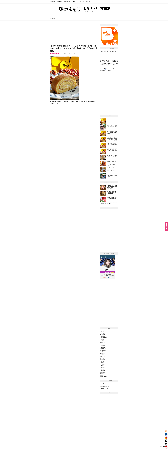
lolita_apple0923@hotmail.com (110, 51)
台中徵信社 (102, 339)
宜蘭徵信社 (102, 372)
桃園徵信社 (102, 336)
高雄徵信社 (102, 342)
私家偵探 (102, 373)
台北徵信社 (102, 333)
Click (166, 226)
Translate (109, 70)
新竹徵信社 (104, 337)
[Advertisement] (73, 34)
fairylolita (63, 53)
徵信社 (103, 331)
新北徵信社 (102, 334)
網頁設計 (105, 376)
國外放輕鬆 (88, 1)
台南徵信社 (102, 340)
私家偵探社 (102, 345)
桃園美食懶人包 (67, 1)
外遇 (103, 350)
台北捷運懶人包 (59, 1)
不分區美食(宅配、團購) (54, 53)
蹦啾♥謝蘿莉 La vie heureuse (84, 8)
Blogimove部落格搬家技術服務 (161, 446)
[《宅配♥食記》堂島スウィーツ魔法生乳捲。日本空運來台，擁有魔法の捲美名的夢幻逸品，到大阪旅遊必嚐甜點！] (64, 77)
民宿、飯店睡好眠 (81, 1)
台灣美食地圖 (52, 1)
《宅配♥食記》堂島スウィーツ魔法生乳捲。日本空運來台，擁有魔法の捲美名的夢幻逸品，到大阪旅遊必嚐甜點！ (73, 48)
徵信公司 (102, 344)
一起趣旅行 (74, 1)
